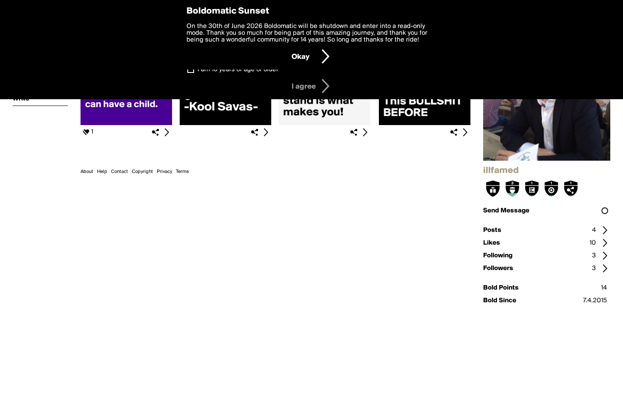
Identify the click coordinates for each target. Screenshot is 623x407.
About (87, 171)
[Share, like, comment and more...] (126, 123)
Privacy (164, 171)
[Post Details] (166, 132)
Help (102, 171)
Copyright (142, 171)
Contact (119, 171)
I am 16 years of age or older (237, 69)
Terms (182, 171)
